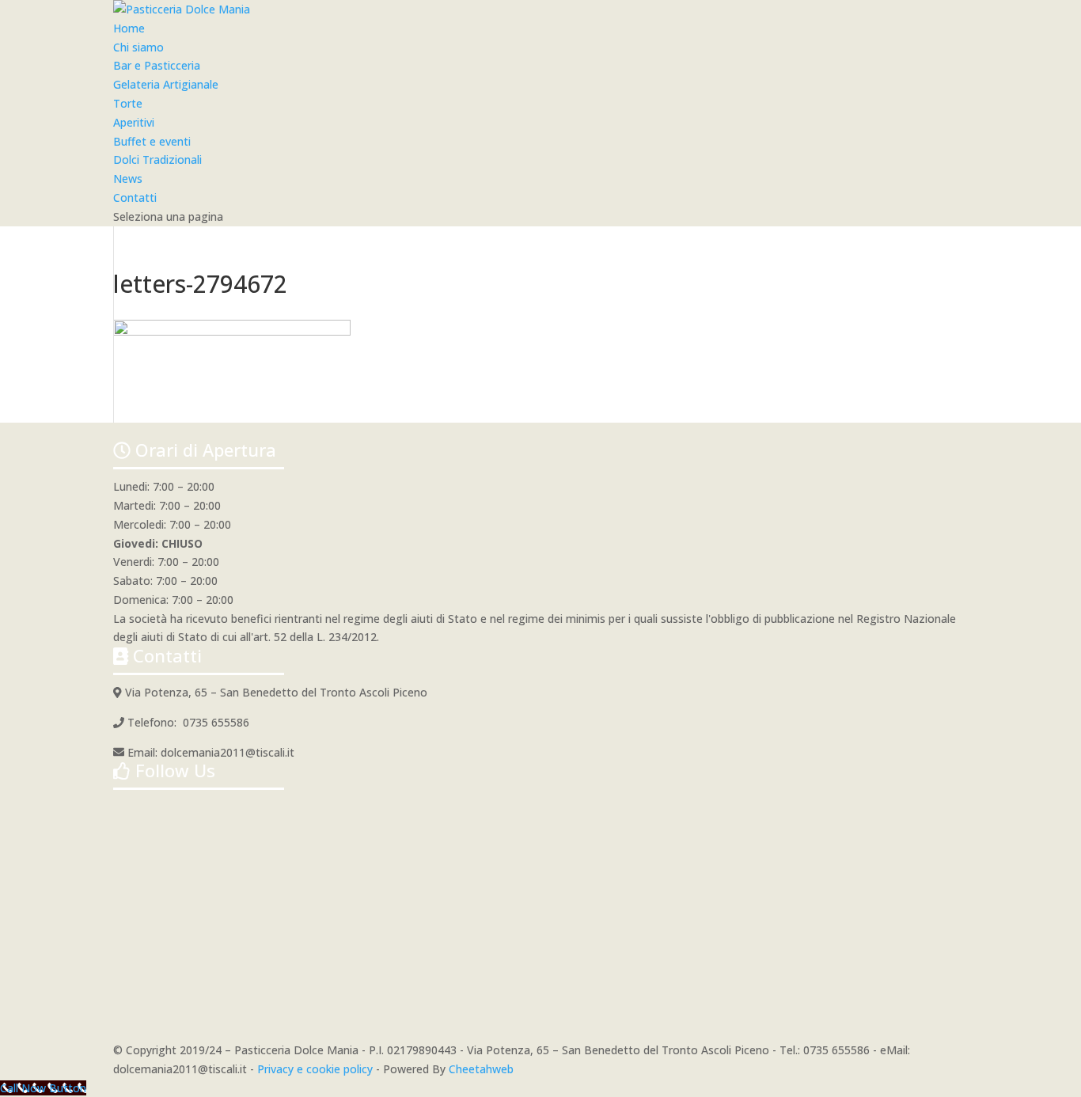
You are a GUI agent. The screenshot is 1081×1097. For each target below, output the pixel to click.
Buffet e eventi (152, 141)
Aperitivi (133, 122)
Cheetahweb (481, 1068)
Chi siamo (138, 47)
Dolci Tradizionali (157, 159)
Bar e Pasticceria (156, 65)
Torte (127, 103)
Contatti (135, 197)
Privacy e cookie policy (315, 1068)
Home (129, 28)
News (127, 178)
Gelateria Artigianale (165, 84)
